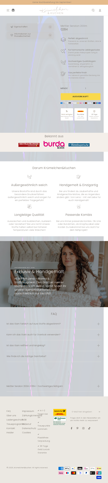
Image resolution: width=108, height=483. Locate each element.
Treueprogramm (15, 424)
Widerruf (26, 424)
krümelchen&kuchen (22, 467)
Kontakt (11, 428)
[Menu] (8, 10)
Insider (10, 432)
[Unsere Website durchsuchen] (93, 10)
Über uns (11, 415)
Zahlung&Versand (32, 415)
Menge (64, 88)
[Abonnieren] (99, 412)
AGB (24, 419)
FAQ (9, 411)
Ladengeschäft (15, 419)
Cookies (26, 432)
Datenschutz (29, 428)
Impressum (28, 411)
